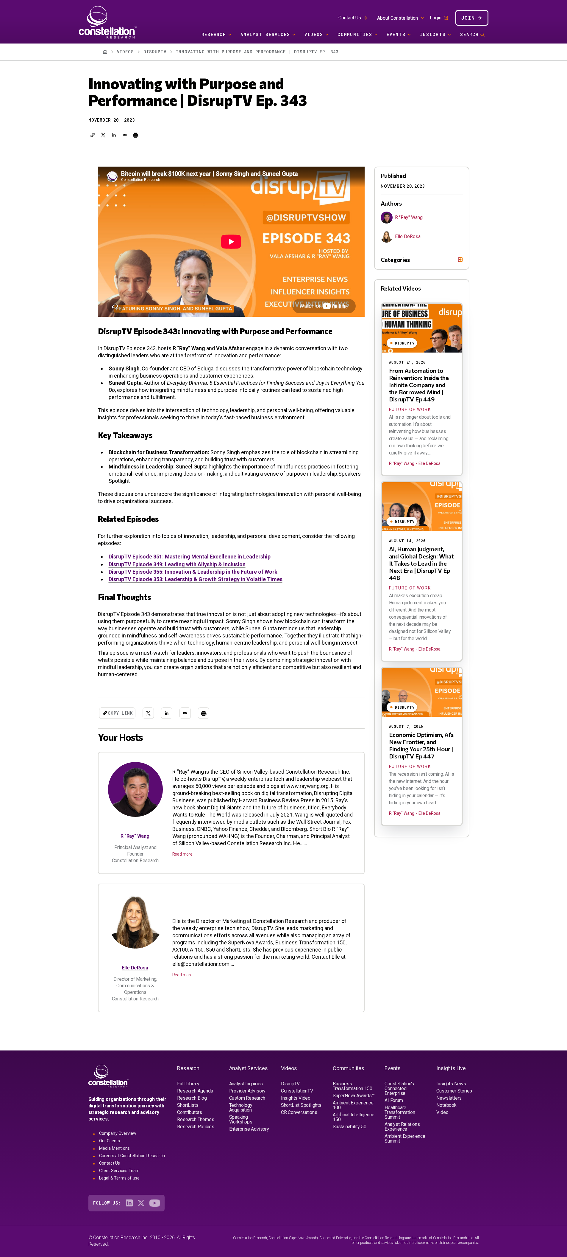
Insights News (451, 1084)
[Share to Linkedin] (114, 135)
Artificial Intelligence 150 (353, 1117)
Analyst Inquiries (246, 1084)
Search (469, 34)
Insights (433, 34)
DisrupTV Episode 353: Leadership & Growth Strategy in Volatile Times (195, 579)
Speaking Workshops (240, 1119)
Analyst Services (265, 34)
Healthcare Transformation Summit (400, 1112)
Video (442, 1112)
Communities (355, 34)
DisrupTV (154, 52)
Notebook (446, 1105)
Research (214, 34)
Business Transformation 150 (352, 1086)
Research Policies (195, 1126)
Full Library (188, 1084)
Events (396, 34)
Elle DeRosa (135, 968)
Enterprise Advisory (249, 1129)
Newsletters (449, 1098)
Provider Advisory (247, 1091)
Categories (395, 259)
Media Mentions (114, 1148)
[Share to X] (103, 135)
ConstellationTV (297, 1091)
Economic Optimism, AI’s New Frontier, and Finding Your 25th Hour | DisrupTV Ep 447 (421, 745)
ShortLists (187, 1105)
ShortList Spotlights (301, 1105)
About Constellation (397, 18)
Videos (313, 34)
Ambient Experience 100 (353, 1105)
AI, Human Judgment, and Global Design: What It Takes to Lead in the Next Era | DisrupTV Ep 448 (421, 563)
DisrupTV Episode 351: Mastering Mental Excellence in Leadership (190, 556)
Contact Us (349, 18)
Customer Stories (454, 1091)
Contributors (189, 1112)
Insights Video (295, 1098)
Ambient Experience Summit (405, 1138)
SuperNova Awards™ (354, 1095)
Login (435, 17)
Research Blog (192, 1098)
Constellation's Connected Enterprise (399, 1088)
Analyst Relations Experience (402, 1126)
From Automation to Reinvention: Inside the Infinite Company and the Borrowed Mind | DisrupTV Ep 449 (419, 385)
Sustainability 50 (349, 1126)
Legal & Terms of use (119, 1178)
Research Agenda (195, 1091)
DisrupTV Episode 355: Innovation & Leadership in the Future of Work (193, 572)
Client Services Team (119, 1170)
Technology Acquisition (240, 1107)
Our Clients (109, 1140)
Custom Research (247, 1098)
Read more (182, 854)
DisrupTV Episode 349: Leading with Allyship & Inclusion (177, 564)
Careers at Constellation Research (132, 1155)
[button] (93, 135)
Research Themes (195, 1119)
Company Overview (118, 1133)
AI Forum (394, 1100)
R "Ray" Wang (135, 836)
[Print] (135, 135)
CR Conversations (299, 1112)
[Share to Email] (125, 135)
